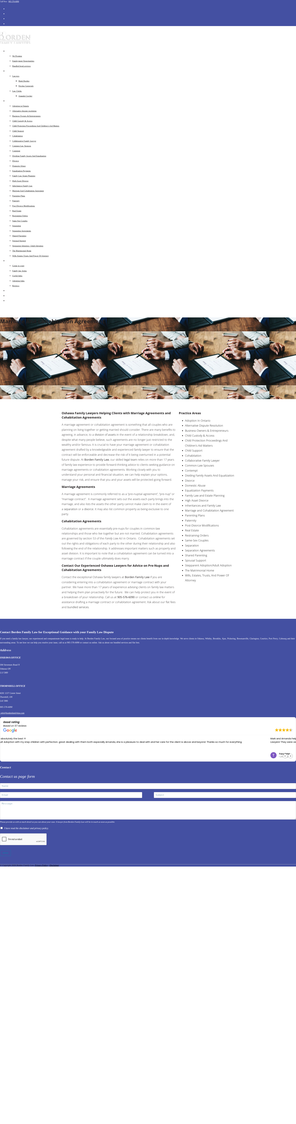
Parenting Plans (195, 515)
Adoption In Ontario (197, 420)
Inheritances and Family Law (203, 505)
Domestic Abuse (195, 485)
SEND (5, 853)
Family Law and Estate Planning (204, 495)
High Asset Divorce (196, 500)
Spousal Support (195, 560)
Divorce (190, 480)
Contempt (191, 470)
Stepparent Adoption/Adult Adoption (208, 565)
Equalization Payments (199, 490)
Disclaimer (54, 865)
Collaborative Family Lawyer (202, 460)
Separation (192, 545)
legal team (130, 459)
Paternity (190, 520)
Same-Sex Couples (196, 540)
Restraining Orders (197, 535)
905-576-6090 (13, 1)
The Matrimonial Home (199, 570)
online (157, 597)
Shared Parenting (196, 555)
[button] (290, 756)
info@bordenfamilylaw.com (12, 713)
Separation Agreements (200, 550)
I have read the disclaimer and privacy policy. (26, 828)
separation (71, 509)
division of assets (105, 434)
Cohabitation (193, 455)
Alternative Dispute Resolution (204, 425)
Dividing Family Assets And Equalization (209, 475)
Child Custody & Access (199, 435)
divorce (88, 509)
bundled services (78, 607)
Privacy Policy (41, 865)
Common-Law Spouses (199, 465)
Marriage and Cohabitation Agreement (209, 510)
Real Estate (192, 530)
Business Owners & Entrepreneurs (206, 430)
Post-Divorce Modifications (202, 525)
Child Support (193, 450)
